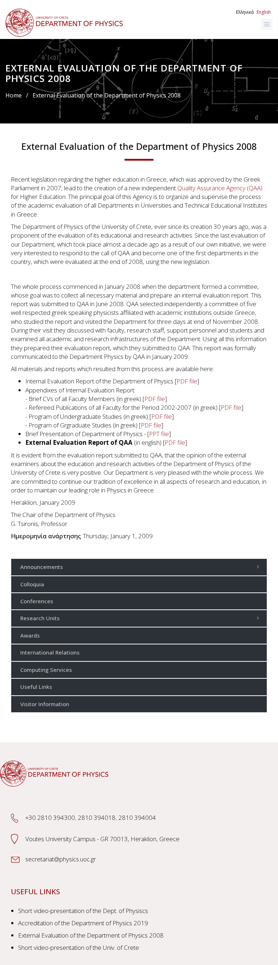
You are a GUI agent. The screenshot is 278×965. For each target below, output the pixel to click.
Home (13, 95)
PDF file (187, 381)
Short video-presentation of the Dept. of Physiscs (83, 911)
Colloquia (32, 584)
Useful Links (36, 686)
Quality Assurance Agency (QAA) (219, 188)
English (264, 12)
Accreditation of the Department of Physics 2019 (83, 923)
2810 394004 (137, 817)
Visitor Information (44, 704)
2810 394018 (96, 817)
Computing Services (46, 669)
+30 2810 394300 (50, 817)
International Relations (50, 652)
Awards (30, 635)
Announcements (41, 566)
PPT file (159, 434)
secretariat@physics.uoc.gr (60, 859)
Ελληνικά (245, 12)
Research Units (40, 618)
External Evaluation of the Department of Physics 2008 (91, 935)
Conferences (36, 601)
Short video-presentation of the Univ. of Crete (78, 947)
